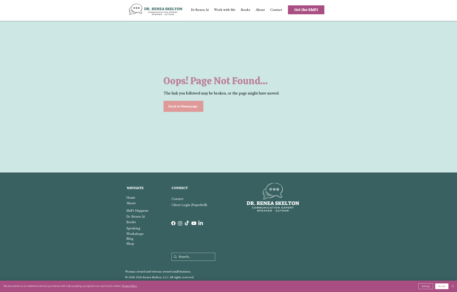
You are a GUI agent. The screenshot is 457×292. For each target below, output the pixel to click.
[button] (224, 9)
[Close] (453, 286)
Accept (441, 286)
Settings (425, 286)
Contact (178, 199)
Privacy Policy (129, 286)
